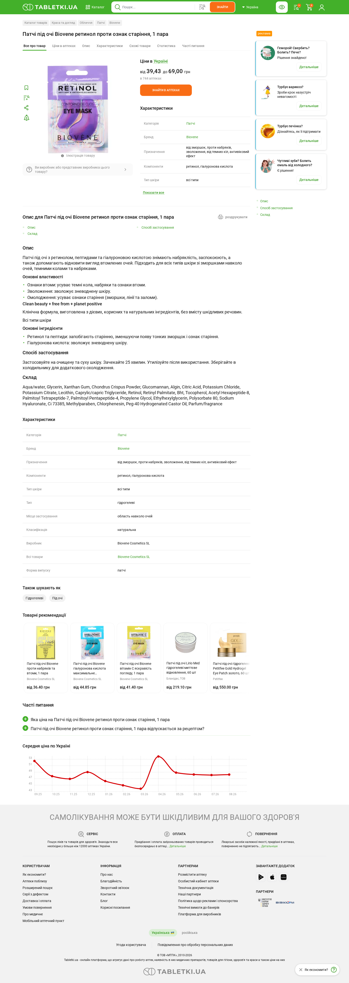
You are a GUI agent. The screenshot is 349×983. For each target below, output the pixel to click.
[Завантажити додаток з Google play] (260, 877)
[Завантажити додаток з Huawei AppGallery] (283, 877)
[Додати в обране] (26, 88)
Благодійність (111, 881)
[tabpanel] (136, 295)
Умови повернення (37, 907)
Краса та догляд (63, 22)
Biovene (114, 22)
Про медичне (33, 914)
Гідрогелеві (34, 598)
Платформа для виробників (199, 914)
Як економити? (34, 874)
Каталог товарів (35, 22)
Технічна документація (195, 888)
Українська (161, 933)
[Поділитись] (26, 108)
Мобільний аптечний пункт (43, 921)
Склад (32, 234)
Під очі (57, 598)
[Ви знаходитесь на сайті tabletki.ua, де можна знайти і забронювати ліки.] (50, 7)
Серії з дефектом (35, 894)
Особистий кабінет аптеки (198, 881)
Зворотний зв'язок (114, 888)
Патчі (101, 22)
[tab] (35, 46)
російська (190, 933)
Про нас (106, 874)
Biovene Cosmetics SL (134, 557)
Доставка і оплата (37, 901)
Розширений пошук (38, 888)
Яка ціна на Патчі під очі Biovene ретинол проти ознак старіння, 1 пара (100, 719)
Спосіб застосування (157, 228)
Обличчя (86, 22)
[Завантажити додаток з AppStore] (272, 877)
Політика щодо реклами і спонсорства (208, 901)
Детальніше (178, 846)
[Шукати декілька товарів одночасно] (202, 7)
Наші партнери (189, 894)
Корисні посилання (115, 907)
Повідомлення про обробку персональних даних (195, 945)
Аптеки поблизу (35, 881)
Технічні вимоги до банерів (198, 907)
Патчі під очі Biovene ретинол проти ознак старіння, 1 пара (95, 34)
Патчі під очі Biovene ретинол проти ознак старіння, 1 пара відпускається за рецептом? (117, 728)
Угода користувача (131, 945)
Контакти (107, 894)
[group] (195, 69)
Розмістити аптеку (192, 874)
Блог (104, 901)
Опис (31, 228)
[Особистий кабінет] (321, 7)
